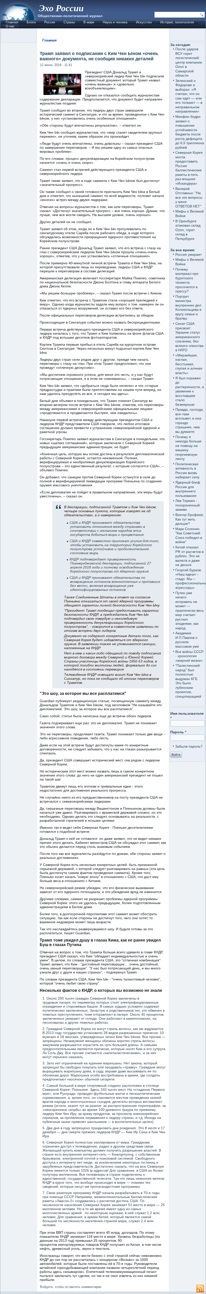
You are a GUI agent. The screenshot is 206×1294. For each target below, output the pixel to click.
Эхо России (61, 8)
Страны (69, 22)
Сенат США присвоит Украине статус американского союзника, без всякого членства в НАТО (189, 337)
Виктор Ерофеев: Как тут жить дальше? (189, 519)
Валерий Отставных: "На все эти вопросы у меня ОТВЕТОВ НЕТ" (188, 197)
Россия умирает (188, 254)
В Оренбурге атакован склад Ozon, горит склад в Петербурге (187, 230)
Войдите (46, 1287)
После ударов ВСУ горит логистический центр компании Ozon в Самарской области (188, 62)
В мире (88, 22)
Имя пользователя (186, 715)
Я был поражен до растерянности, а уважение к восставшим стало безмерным (189, 391)
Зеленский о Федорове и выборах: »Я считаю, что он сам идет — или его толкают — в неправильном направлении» (188, 96)
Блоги (31, 22)
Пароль (178, 732)
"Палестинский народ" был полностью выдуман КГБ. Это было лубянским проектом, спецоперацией (188, 680)
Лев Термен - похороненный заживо (187, 505)
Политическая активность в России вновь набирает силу (187, 470)
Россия (49, 22)
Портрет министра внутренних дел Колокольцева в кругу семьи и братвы (188, 307)
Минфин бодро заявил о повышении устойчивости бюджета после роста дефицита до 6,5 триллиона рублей (189, 132)
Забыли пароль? (188, 746)
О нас (10, 26)
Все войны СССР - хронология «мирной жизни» (189, 656)
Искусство (144, 22)
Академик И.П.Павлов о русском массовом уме (187, 639)
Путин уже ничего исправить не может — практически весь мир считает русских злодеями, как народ (189, 610)
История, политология (177, 22)
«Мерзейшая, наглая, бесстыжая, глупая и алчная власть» (188, 364)
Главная (12, 22)
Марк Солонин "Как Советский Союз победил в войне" (188, 535)
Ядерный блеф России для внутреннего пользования (187, 489)
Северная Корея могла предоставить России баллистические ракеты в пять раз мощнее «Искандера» (189, 167)
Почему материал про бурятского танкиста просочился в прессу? (186, 280)
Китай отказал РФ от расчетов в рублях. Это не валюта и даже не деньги (189, 556)
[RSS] (200, 1289)
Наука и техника (115, 22)
